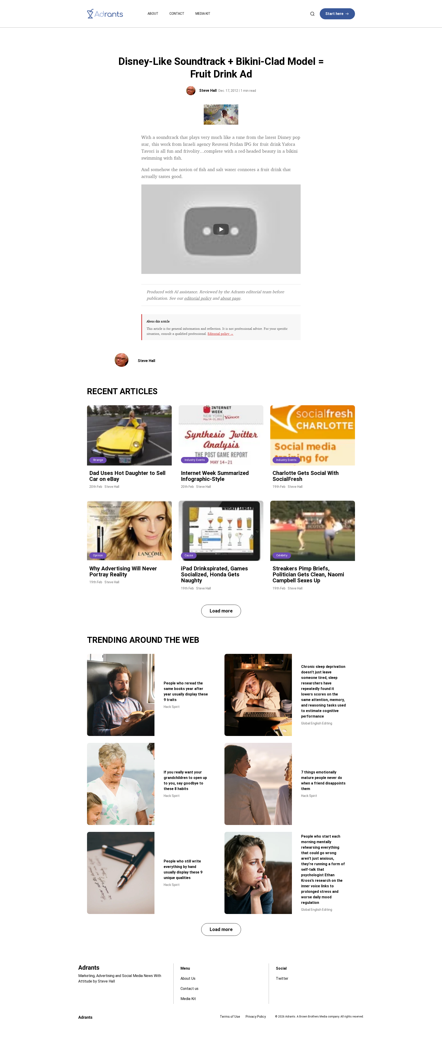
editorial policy (197, 298)
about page (230, 298)
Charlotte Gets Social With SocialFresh (306, 476)
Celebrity (281, 555)
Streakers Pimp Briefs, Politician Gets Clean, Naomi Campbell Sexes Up (308, 574)
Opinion (98, 555)
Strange (98, 460)
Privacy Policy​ (256, 1016)
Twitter (282, 978)
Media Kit (202, 13)
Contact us (189, 988)
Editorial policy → (220, 334)
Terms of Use (230, 1016)
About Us (187, 978)
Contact (176, 13)
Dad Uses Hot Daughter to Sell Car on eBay (127, 476)
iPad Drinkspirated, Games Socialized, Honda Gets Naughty (214, 574)
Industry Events (195, 460)
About (153, 13)
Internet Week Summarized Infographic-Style (215, 476)
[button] (221, 611)
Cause (189, 555)
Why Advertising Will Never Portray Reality (123, 571)
